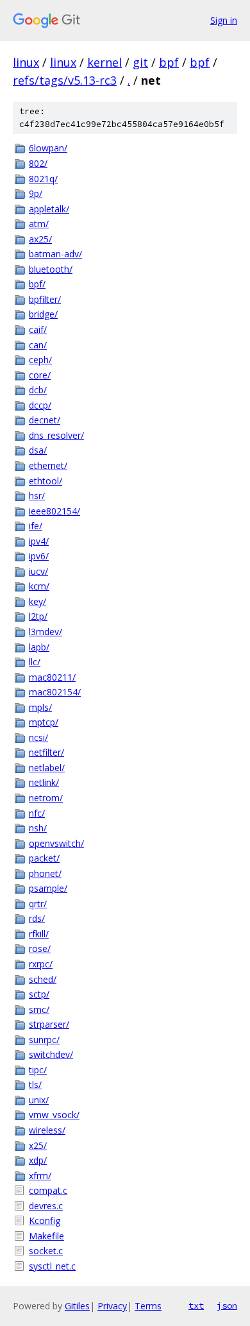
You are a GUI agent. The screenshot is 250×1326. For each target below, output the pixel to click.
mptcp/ (43, 722)
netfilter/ (46, 752)
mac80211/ (52, 677)
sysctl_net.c (52, 1266)
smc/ (39, 1009)
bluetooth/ (50, 269)
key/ (37, 601)
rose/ (40, 948)
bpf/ (37, 284)
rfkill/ (39, 934)
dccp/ (40, 405)
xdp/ (38, 1160)
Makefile (46, 1236)
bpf (169, 62)
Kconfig (44, 1220)
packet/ (44, 858)
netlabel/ (47, 767)
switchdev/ (51, 1054)
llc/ (34, 662)
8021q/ (43, 179)
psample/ (48, 888)
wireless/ (47, 1130)
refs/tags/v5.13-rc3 (65, 80)
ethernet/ (48, 465)
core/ (40, 375)
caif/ (38, 329)
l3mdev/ (45, 631)
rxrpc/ (41, 964)
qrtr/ (38, 903)
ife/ (35, 526)
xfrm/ (40, 1175)
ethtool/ (45, 481)
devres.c (46, 1206)
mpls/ (40, 707)
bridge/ (43, 314)
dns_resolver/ (56, 435)
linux (26, 62)
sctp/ (39, 994)
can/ (38, 345)
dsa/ (38, 450)
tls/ (35, 1084)
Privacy (112, 1306)
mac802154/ (55, 692)
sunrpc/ (44, 1039)
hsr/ (37, 495)
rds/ (37, 918)
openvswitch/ (56, 843)
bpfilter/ (45, 299)
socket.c (46, 1251)
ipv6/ (39, 556)
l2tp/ (38, 616)
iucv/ (38, 571)
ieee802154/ (54, 511)
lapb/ (39, 647)
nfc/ (37, 813)
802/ (38, 163)
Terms (148, 1306)
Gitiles (77, 1306)
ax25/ (40, 239)
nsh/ (38, 828)
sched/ (42, 979)
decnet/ (44, 420)
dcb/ (38, 390)
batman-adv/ (55, 254)
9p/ (35, 193)
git (140, 62)
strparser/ (49, 1024)
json (227, 1305)
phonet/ (45, 873)
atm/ (39, 223)
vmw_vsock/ (54, 1115)
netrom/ (46, 798)
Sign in (223, 20)
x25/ (38, 1145)
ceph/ (40, 359)
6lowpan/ (48, 148)
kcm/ (39, 586)
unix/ (39, 1100)
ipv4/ (39, 541)
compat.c (48, 1190)
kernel (104, 62)
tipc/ (38, 1070)
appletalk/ (49, 209)
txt (196, 1305)
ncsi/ (38, 737)
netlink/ (44, 782)
